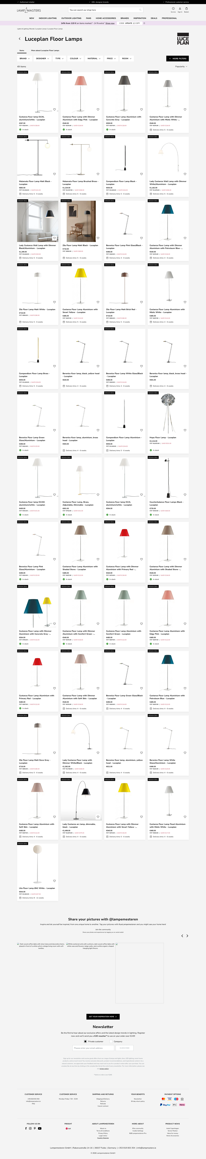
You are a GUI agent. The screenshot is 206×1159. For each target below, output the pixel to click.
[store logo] (29, 10)
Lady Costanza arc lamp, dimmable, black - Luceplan (79, 825)
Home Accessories (172, 1136)
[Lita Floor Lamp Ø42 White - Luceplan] (37, 872)
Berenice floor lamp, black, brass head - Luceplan (168, 375)
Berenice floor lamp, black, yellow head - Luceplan (81, 375)
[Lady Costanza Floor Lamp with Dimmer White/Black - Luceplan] (81, 745)
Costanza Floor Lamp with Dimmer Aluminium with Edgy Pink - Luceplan (80, 118)
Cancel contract (103, 1106)
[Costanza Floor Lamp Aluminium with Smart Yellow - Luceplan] (81, 295)
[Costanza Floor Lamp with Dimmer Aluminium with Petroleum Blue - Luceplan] (168, 231)
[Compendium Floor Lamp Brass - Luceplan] (37, 359)
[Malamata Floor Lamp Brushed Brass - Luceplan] (81, 167)
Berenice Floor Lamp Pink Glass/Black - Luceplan (124, 246)
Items (22, 50)
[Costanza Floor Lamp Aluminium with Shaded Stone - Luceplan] (81, 552)
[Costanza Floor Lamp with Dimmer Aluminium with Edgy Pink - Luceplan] (81, 102)
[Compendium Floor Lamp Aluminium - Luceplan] (124, 423)
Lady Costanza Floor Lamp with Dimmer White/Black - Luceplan (77, 761)
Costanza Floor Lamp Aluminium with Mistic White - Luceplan (167, 311)
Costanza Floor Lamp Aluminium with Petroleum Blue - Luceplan (167, 697)
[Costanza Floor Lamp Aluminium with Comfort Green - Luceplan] (124, 616)
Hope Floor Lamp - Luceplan (163, 437)
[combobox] (105, 10)
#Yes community (137, 1128)
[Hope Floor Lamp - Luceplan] (168, 423)
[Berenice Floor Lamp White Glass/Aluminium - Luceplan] (168, 745)
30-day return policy (138, 1101)
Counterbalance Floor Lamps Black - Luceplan (166, 503)
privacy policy (104, 1069)
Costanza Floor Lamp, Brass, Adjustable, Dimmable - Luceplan (78, 503)
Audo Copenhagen (172, 1128)
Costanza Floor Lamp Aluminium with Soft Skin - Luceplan (36, 825)
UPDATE (129, 23)
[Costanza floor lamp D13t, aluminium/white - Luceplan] (124, 487)
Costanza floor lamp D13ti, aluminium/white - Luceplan (32, 118)
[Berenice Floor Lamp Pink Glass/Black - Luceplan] (124, 231)
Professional (169, 18)
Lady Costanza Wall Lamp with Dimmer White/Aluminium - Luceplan (168, 182)
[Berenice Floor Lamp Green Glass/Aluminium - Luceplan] (37, 423)
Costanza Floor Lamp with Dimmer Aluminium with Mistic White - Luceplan (166, 118)
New (31, 18)
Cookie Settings (138, 1131)
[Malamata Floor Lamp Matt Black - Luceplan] (37, 167)
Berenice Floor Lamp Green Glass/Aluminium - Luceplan (32, 439)
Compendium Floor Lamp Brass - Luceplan (34, 375)
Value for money (172, 1133)
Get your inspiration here (101, 1016)
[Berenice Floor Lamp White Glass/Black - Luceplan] (124, 359)
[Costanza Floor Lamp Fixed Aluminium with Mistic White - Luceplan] (168, 810)
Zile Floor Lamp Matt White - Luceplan (37, 309)
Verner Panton (173, 1131)
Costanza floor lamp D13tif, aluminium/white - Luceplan (32, 503)
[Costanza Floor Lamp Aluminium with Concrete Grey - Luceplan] (124, 102)
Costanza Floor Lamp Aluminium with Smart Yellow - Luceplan (80, 311)
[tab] (24, 58)
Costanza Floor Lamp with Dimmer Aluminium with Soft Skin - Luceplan (80, 697)
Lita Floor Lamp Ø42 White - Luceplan (37, 888)
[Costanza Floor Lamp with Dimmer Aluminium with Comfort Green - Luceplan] (81, 616)
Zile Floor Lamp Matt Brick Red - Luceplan (121, 311)
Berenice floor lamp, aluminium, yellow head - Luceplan (124, 761)
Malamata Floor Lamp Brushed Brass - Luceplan (80, 182)
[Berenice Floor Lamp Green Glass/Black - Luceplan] (124, 681)
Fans (88, 18)
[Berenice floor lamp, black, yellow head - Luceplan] (81, 359)
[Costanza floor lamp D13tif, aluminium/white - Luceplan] (37, 487)
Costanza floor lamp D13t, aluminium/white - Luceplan (119, 503)
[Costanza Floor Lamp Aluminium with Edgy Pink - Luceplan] (168, 616)
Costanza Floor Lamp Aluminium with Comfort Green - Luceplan (123, 632)
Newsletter (138, 1099)
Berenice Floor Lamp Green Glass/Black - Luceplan (124, 697)
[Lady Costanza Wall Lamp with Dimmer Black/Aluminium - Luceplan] (37, 231)
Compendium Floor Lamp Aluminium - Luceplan (124, 439)
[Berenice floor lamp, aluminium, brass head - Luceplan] (81, 423)
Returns (103, 1101)
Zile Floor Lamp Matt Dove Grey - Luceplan (34, 761)
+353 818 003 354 (33, 1099)
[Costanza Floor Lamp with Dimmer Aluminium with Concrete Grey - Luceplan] (37, 616)
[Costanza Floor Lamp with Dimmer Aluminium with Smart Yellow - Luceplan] (124, 810)
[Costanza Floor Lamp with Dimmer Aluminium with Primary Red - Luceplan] (124, 552)
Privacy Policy (103, 1133)
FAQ (33, 1104)
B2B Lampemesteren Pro (137, 1133)
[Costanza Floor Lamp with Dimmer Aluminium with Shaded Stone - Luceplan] (168, 552)
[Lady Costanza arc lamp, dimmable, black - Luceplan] (81, 810)
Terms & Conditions (103, 1131)
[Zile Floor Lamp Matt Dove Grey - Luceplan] (37, 745)
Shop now (110, 23)
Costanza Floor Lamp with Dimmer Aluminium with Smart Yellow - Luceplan (122, 825)
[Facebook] (26, 1128)
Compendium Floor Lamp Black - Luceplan (121, 182)
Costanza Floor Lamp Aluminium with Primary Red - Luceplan (36, 697)
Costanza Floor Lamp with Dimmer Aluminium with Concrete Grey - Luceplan (35, 632)
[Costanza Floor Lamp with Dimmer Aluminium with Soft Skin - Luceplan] (81, 681)
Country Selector (103, 1138)
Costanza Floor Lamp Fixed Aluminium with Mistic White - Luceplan (167, 825)
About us (103, 1128)
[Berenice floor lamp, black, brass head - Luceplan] (168, 359)
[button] (54, 109)
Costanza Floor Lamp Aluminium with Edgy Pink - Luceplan (167, 632)
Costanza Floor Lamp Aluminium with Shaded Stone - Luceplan (80, 568)
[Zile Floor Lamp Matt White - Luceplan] (37, 295)
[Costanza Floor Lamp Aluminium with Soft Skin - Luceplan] (37, 810)
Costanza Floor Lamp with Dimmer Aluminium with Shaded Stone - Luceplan (166, 568)
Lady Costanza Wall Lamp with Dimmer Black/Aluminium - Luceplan (37, 246)
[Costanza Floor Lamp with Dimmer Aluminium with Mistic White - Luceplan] (168, 102)
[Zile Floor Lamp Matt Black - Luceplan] (81, 231)
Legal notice (103, 1136)
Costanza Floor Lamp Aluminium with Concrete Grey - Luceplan (123, 118)
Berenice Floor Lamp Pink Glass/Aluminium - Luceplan (32, 568)
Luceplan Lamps (40, 29)
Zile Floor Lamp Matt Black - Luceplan (80, 245)
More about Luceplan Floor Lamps (45, 50)
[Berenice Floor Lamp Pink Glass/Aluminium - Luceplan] (37, 552)
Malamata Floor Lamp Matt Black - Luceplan (35, 182)
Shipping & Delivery (103, 1099)
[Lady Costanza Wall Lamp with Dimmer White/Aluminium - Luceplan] (168, 167)
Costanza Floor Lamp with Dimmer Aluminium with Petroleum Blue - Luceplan (166, 247)
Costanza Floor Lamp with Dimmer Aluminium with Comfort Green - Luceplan (79, 632)
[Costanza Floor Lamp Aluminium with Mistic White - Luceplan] (168, 295)
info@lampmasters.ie (33, 1101)
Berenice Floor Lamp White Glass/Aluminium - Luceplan (163, 761)
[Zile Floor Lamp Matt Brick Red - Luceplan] (124, 295)
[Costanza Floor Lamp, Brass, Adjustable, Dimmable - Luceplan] (81, 487)
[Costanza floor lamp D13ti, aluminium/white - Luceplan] (37, 102)
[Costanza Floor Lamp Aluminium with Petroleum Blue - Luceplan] (168, 681)
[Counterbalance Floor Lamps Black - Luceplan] (168, 487)
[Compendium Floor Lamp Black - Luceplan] (124, 167)
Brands (32, 29)
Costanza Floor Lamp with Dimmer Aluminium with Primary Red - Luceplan (122, 568)
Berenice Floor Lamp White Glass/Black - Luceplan (124, 375)
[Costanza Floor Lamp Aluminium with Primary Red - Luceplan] (37, 681)
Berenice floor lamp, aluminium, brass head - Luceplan (80, 439)
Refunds (103, 1104)
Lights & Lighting (22, 29)
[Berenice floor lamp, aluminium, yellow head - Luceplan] (124, 745)
